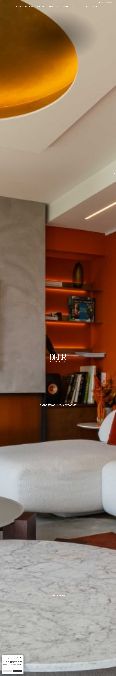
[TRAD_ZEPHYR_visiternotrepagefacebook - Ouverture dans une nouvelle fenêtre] (94, 2)
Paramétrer (7, 671)
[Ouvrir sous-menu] (34, 6)
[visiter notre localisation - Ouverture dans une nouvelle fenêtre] (102, 2)
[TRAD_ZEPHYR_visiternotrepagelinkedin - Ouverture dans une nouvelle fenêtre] (99, 2)
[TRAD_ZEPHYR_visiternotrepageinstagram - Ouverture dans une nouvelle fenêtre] (96, 2)
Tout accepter (17, 671)
